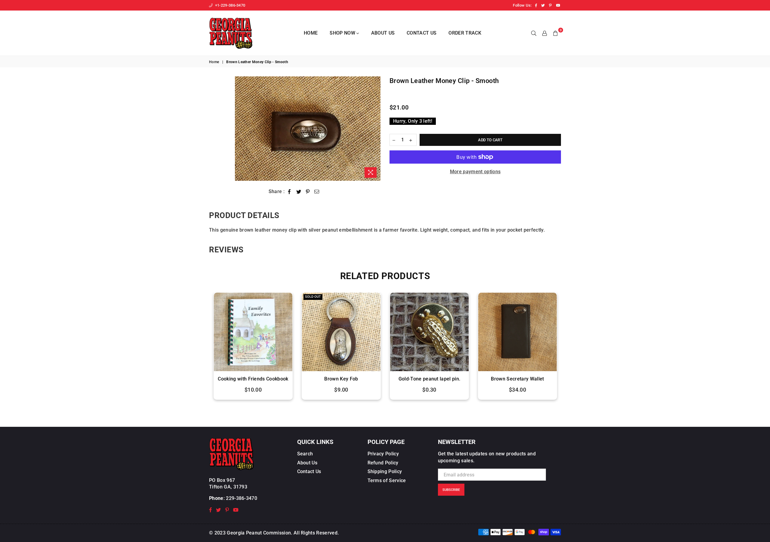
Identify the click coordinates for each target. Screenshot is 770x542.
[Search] (533, 33)
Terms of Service (387, 480)
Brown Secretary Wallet (429, 379)
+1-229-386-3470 (229, 5)
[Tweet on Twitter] (298, 191)
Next (567, 349)
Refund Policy (383, 463)
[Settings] (544, 33)
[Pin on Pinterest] (308, 191)
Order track (464, 33)
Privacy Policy (383, 454)
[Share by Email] (316, 191)
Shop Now (343, 33)
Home (311, 33)
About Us (383, 33)
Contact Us (421, 33)
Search (305, 454)
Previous (202, 349)
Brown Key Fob (253, 379)
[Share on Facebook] (289, 191)
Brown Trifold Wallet (517, 379)
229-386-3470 (241, 498)
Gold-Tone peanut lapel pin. (341, 379)
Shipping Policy (385, 471)
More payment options (475, 171)
